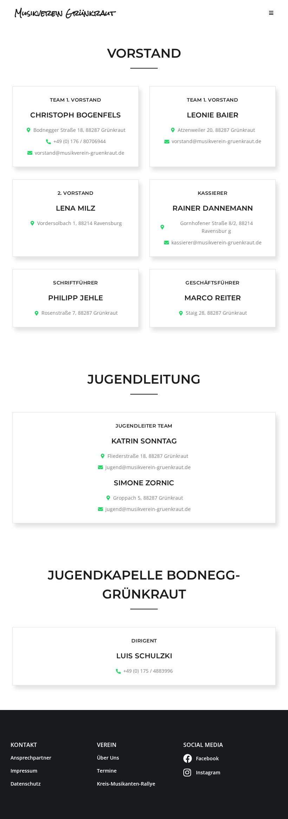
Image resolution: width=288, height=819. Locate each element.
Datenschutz (26, 783)
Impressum (24, 770)
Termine (107, 770)
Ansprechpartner (31, 757)
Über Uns (108, 757)
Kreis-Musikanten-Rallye (126, 783)
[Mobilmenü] (271, 13)
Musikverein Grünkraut (64, 13)
